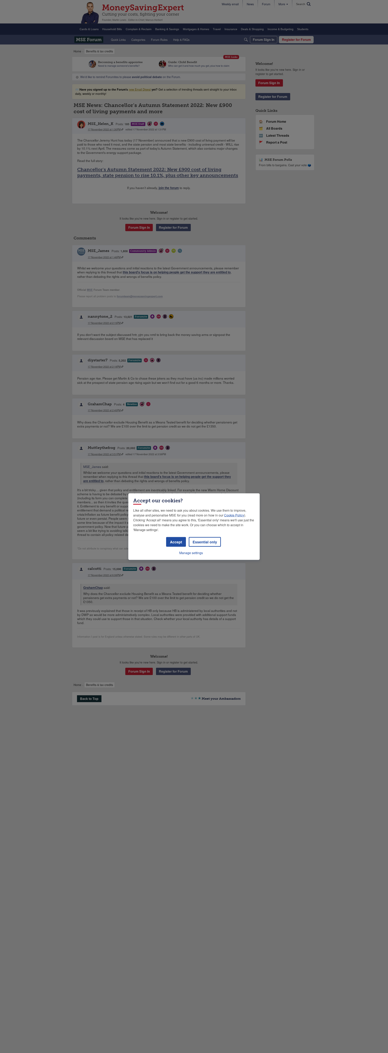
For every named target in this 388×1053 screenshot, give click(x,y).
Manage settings (191, 552)
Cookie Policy (234, 515)
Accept (176, 541)
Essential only (205, 541)
